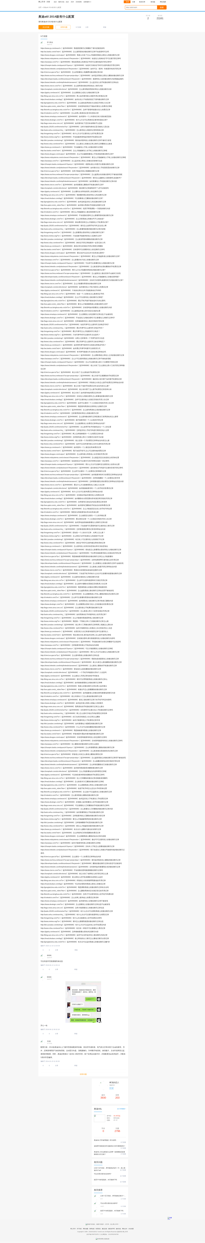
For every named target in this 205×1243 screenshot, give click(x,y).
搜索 (162, 7)
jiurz (101, 1199)
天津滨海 (79, 2)
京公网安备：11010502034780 (109, 1234)
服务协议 (118, 1228)
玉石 (101, 1214)
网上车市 (41, 2)
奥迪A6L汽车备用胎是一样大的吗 (105, 1140)
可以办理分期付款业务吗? (102, 1174)
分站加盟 (131, 1228)
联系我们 (98, 1228)
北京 (67, 2)
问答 (48, 2)
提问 (103, 1096)
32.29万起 (116, 1116)
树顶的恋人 (114, 1082)
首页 (39, 7)
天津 (72, 2)
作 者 (111, 1088)
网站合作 (124, 1228)
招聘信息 (91, 1228)
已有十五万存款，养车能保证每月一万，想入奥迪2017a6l (113, 1196)
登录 (127, 2)
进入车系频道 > (121, 1109)
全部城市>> (87, 2)
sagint (102, 1206)
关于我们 (79, 1228)
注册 (133, 2)
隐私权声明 (111, 1228)
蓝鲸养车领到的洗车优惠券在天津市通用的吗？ (109, 1146)
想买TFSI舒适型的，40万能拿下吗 (105, 1180)
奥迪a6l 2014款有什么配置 (52, 7)
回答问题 (83, 1074)
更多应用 (142, 2)
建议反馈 (104, 1228)
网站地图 (85, 1228)
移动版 (153, 2)
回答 (117, 1096)
